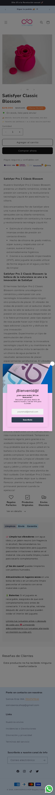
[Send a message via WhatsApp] (49, 789)
